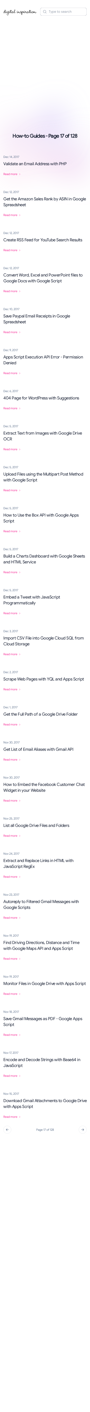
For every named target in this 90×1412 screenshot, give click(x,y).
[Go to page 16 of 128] (7, 1130)
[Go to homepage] (20, 12)
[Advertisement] (45, 65)
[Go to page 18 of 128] (83, 1130)
